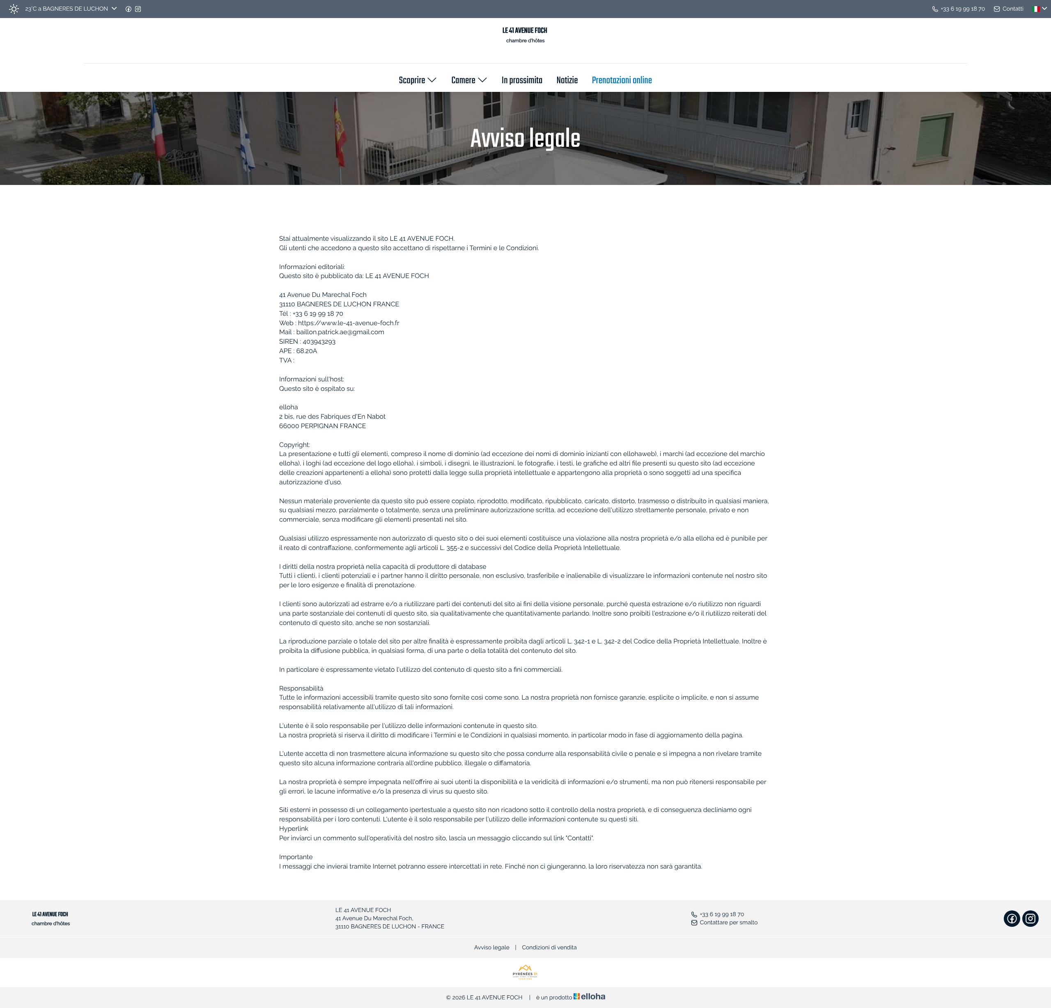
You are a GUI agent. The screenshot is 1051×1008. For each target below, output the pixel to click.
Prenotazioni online (622, 81)
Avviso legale (491, 947)
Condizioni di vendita (549, 947)
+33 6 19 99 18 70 (722, 914)
